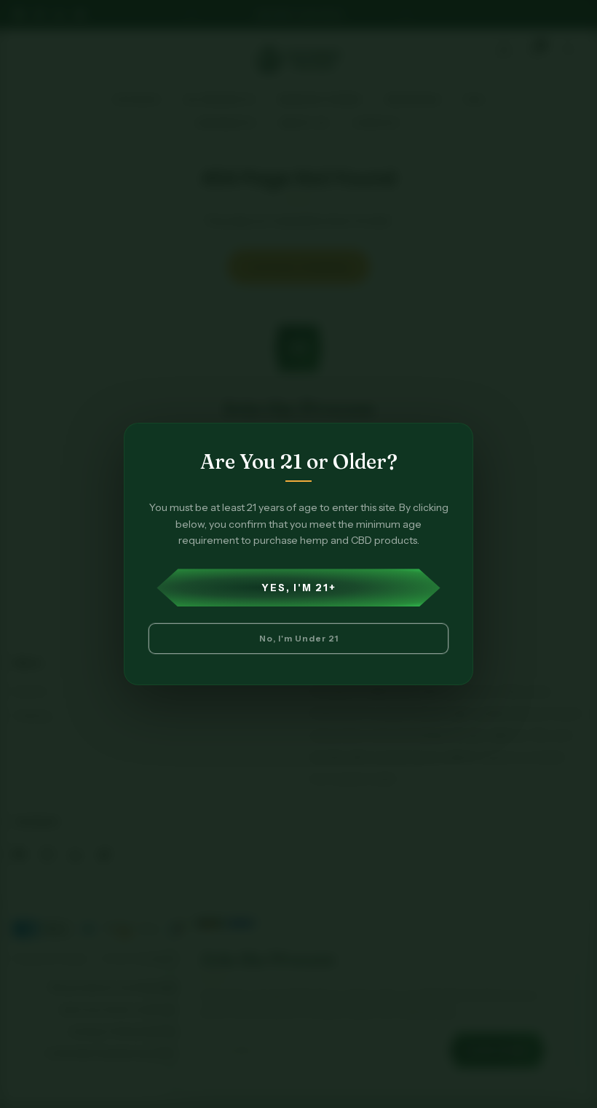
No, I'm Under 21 (299, 638)
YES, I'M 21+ (298, 587)
